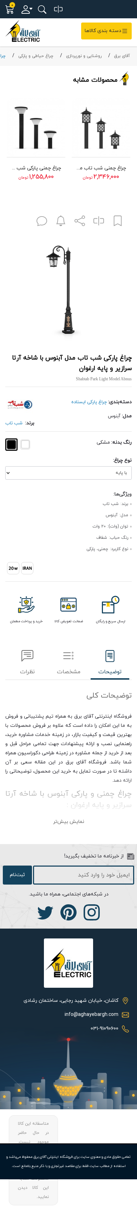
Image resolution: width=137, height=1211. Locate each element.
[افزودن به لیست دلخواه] (117, 222)
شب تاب (13, 423)
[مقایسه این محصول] (98, 222)
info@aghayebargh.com (91, 1014)
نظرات (27, 672)
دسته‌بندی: (120, 402)
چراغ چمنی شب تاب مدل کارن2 (101, 168)
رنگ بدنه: (121, 442)
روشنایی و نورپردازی (84, 56)
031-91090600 (104, 1028)
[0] (58, 9)
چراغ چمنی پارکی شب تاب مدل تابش (36, 168)
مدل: (127, 416)
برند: (29, 423)
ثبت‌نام (17, 875)
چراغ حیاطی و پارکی (35, 56)
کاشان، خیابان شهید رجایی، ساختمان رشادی (71, 1000)
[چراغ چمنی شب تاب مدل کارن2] (101, 127)
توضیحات (110, 672)
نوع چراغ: (122, 460)
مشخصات (68, 672)
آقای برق (122, 56)
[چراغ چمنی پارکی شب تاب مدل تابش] (36, 127)
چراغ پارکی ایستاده (89, 402)
